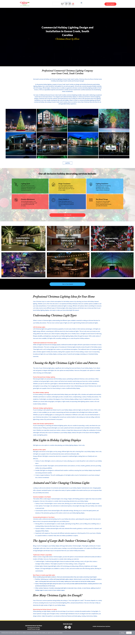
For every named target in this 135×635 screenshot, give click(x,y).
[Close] (133, 633)
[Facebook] (66, 627)
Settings (122, 632)
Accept (128, 632)
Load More (67, 163)
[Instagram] (69, 627)
